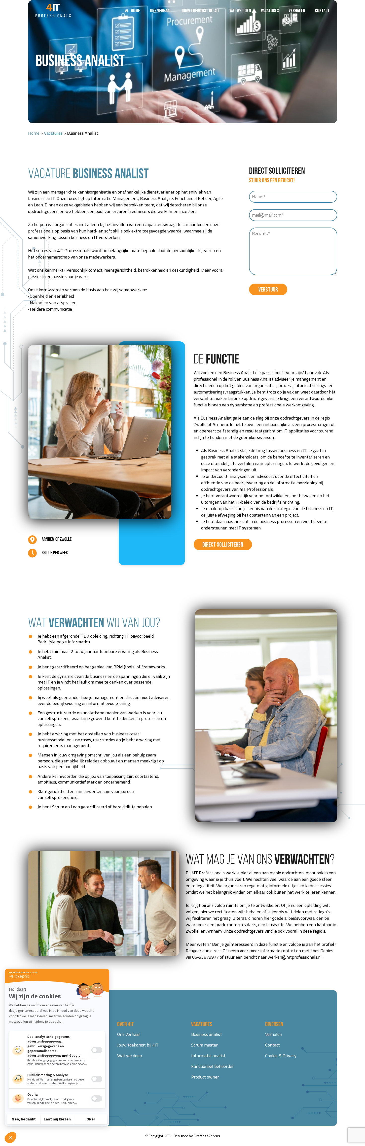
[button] (223, 544)
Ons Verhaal (128, 1034)
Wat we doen (129, 1055)
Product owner (205, 1077)
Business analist (206, 1034)
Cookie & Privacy (280, 1055)
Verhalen (273, 1034)
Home (33, 133)
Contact (272, 1045)
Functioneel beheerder (212, 1066)
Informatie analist (208, 1055)
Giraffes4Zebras (206, 1136)
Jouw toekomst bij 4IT (138, 1045)
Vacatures (53, 133)
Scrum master (204, 1045)
